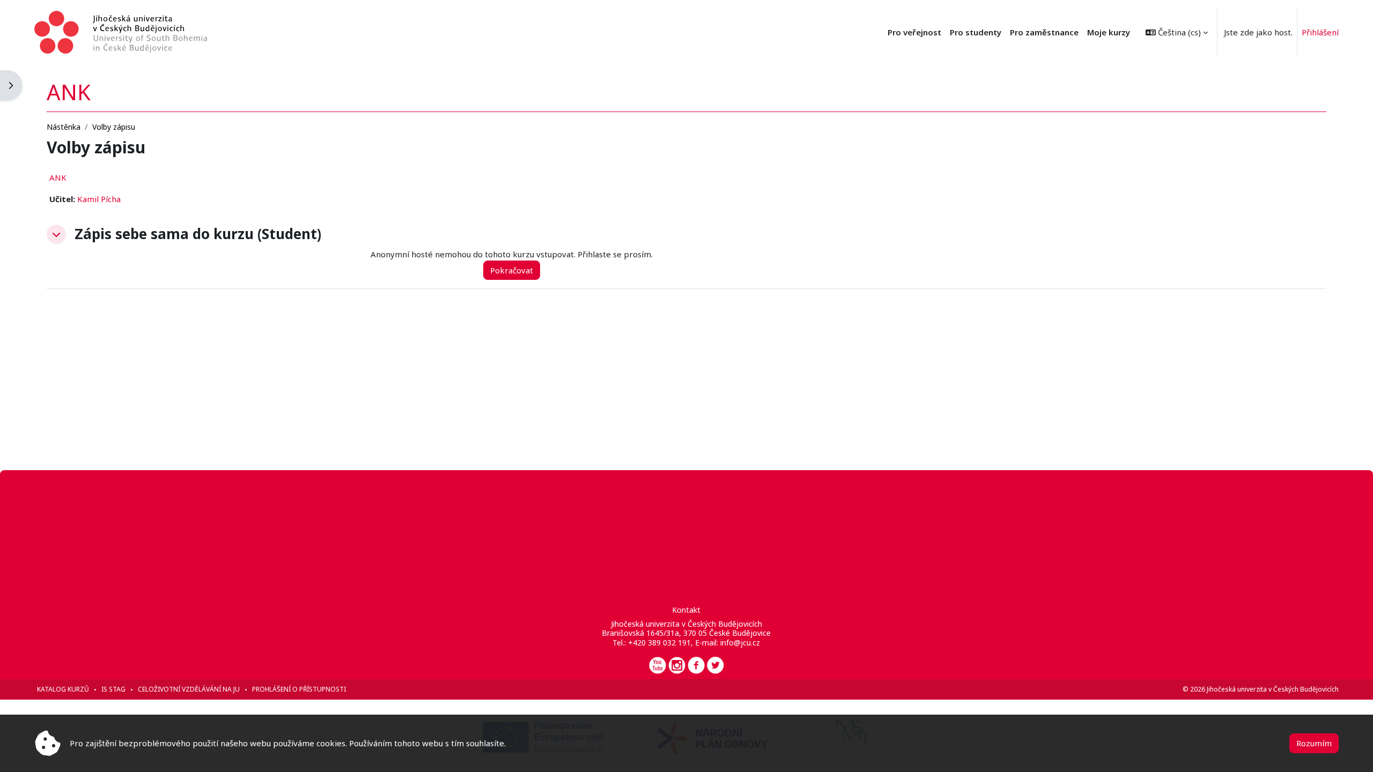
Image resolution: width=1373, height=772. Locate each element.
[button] (1177, 32)
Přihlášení (1320, 32)
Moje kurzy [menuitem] (1108, 32)
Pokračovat (511, 270)
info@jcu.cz (740, 642)
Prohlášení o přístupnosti (299, 689)
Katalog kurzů (63, 689)
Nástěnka (63, 127)
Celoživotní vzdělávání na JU (189, 689)
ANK (58, 177)
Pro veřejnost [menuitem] (914, 32)
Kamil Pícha (99, 199)
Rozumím (1314, 743)
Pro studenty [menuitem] (975, 32)
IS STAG (113, 689)
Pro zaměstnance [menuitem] (1044, 32)
